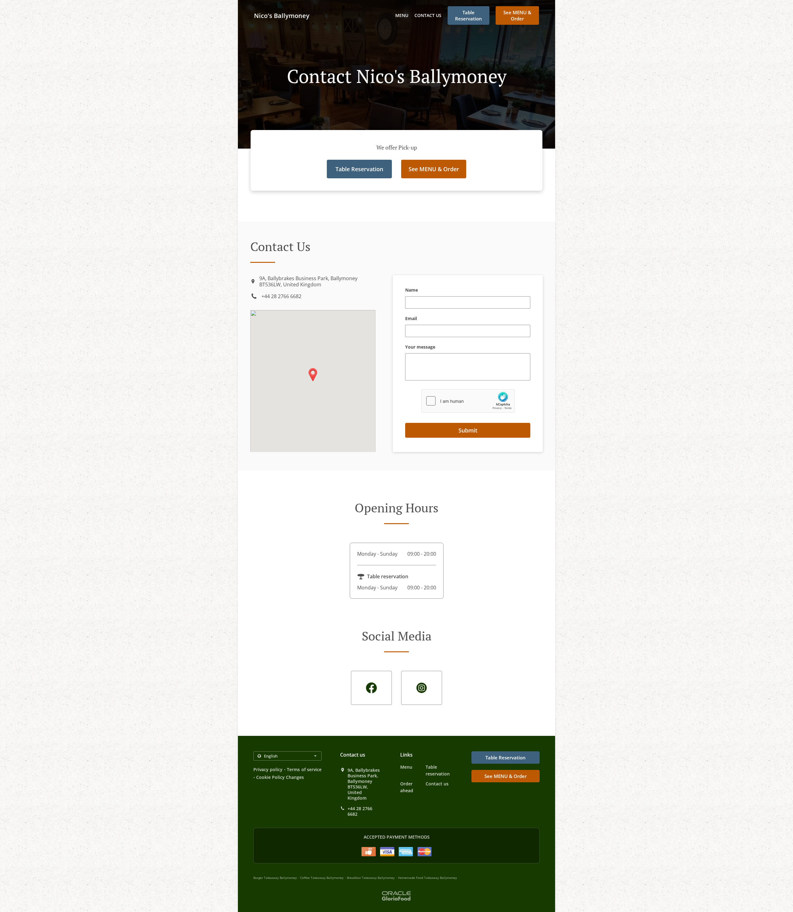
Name (411, 290)
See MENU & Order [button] (517, 15)
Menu (401, 15)
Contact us (427, 15)
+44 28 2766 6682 (281, 296)
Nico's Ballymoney (281, 15)
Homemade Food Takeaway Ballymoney (427, 877)
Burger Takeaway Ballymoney (275, 877)
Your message (420, 347)
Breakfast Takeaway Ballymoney (371, 877)
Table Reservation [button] (468, 15)
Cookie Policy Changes (280, 777)
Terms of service (304, 769)
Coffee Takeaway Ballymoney (322, 877)
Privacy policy (268, 769)
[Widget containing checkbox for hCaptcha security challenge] (468, 401)
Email (411, 318)
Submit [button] (467, 430)
